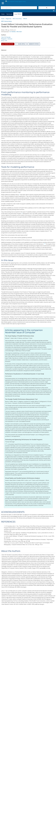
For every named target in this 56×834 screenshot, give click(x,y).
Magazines (8, 18)
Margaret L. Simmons (6, 39)
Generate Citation (34, 44)
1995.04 (25, 18)
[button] (54, 11)
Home (2, 14)
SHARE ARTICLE (21, 44)
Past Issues (9, 14)
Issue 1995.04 (17, 14)
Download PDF (8, 44)
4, (44, 243)
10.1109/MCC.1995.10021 (15, 31)
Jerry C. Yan (4, 40)
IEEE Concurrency (17, 18)
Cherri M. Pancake (6, 37)
